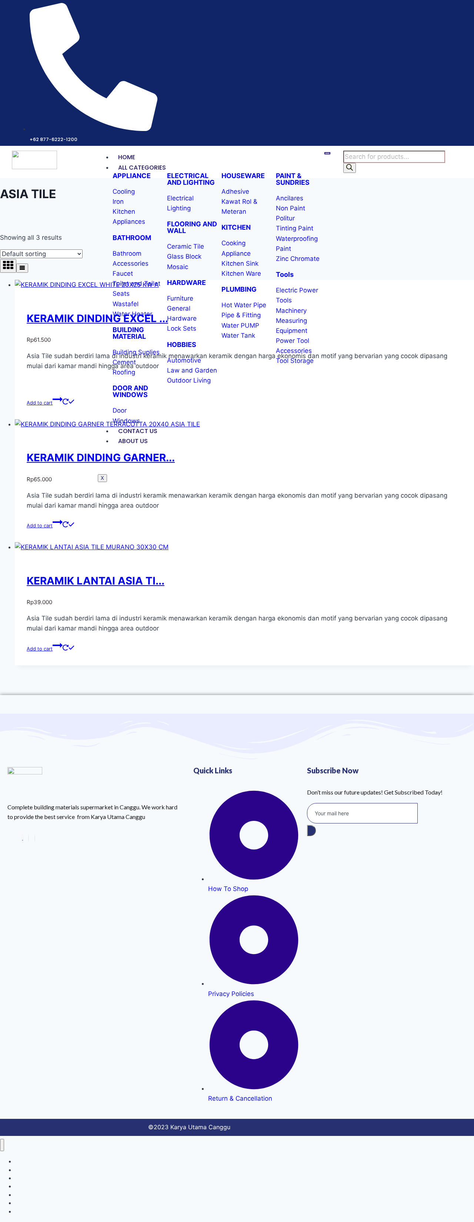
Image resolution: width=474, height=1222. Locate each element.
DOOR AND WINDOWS (130, 391)
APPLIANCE (132, 176)
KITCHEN (236, 227)
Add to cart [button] (40, 403)
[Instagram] (28, 838)
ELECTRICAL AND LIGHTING (191, 179)
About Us (133, 441)
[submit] (311, 830)
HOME (126, 157)
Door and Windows (37, 1211)
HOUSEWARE (243, 176)
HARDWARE (186, 282)
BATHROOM (132, 238)
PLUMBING (239, 289)
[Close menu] (2, 1145)
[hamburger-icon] (327, 153)
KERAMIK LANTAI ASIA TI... (95, 580)
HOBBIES (181, 344)
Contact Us (137, 431)
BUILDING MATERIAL (129, 333)
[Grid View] (8, 266)
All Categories (142, 167)
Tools (285, 274)
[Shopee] (22, 838)
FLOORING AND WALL (192, 227)
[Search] (349, 168)
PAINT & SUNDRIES (293, 179)
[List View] (22, 268)
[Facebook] (34, 838)
